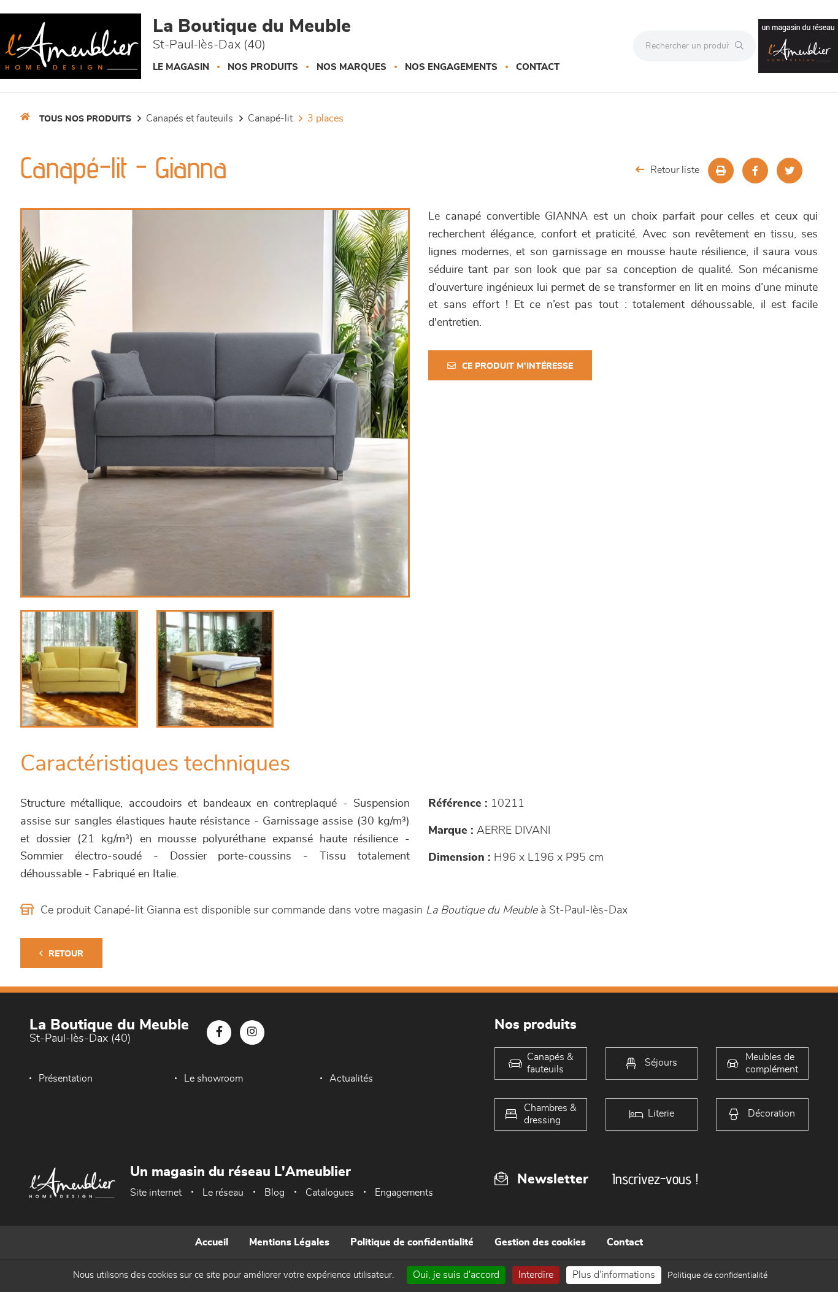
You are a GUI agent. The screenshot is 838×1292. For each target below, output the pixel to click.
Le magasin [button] (181, 67)
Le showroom (213, 1078)
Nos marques (351, 67)
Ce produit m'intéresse (517, 366)
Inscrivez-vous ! (655, 1179)
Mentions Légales (289, 1242)
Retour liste (674, 170)
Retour (65, 954)
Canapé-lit (270, 118)
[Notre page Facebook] (219, 1032)
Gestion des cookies (540, 1242)
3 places (325, 118)
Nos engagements (451, 67)
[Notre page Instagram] (252, 1032)
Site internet (156, 1193)
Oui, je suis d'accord (456, 1275)
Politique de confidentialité (412, 1242)
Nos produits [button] (263, 67)
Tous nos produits (85, 119)
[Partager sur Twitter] (789, 170)
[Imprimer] (721, 170)
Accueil (211, 1242)
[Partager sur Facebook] (755, 170)
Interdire (535, 1275)
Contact (537, 67)
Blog (274, 1193)
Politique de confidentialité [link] (717, 1275)
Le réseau (223, 1193)
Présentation (66, 1078)
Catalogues (330, 1193)
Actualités (351, 1078)
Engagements (404, 1193)
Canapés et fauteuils (189, 118)
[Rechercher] (742, 46)
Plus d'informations (613, 1275)
